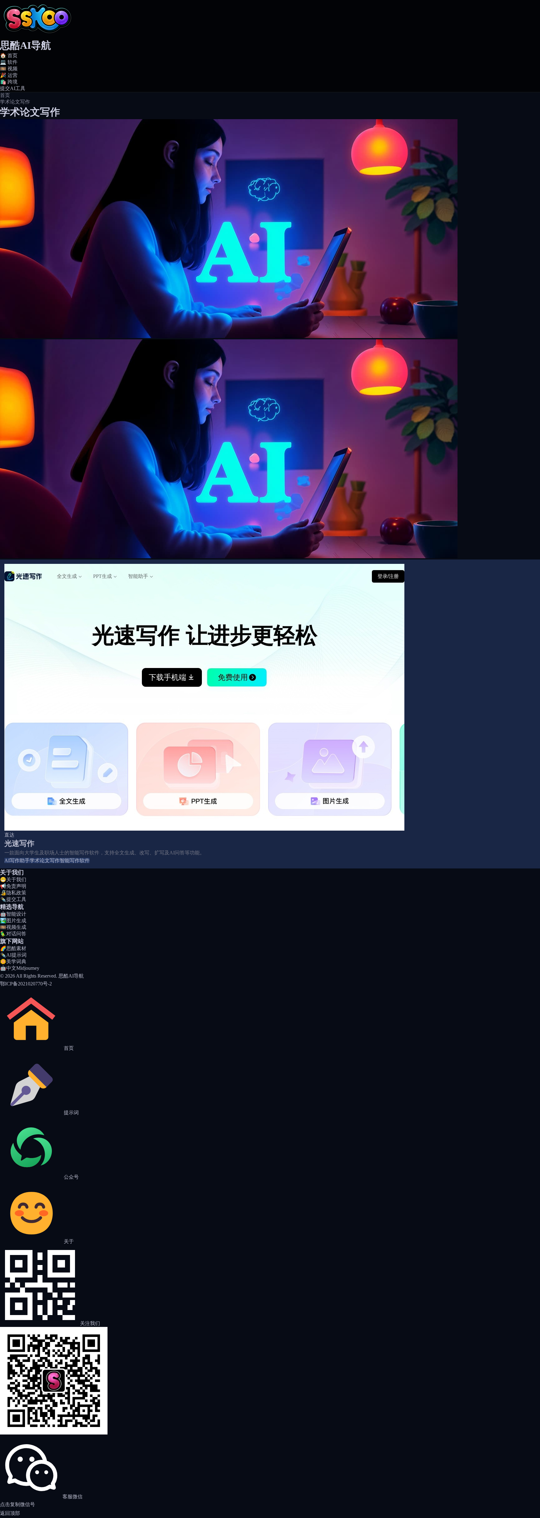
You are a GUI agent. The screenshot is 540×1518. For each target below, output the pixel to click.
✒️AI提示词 (13, 955)
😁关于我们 (13, 879)
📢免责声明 (13, 886)
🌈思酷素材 (13, 948)
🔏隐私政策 (13, 892)
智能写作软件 (75, 860)
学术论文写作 (45, 860)
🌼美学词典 (13, 961)
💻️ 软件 (9, 62)
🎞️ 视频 (9, 68)
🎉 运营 (9, 75)
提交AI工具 (12, 88)
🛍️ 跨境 (9, 81)
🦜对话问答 (13, 933)
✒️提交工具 (13, 899)
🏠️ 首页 (9, 55)
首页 (5, 95)
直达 (9, 834)
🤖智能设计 (13, 914)
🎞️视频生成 (13, 927)
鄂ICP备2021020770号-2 (26, 983)
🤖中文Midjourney (19, 968)
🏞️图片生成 (13, 920)
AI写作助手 (17, 860)
